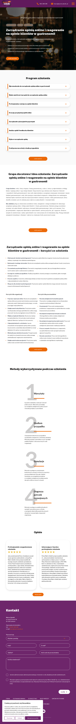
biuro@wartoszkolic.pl (16, 629)
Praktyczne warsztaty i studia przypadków (24, 148)
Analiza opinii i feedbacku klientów (21, 130)
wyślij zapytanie (12, 58)
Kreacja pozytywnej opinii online (20, 113)
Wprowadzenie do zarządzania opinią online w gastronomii (29, 86)
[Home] (7, 18)
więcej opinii (38, 594)
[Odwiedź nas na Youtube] (43, 711)
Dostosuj (9, 718)
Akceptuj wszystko (32, 718)
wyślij (63, 692)
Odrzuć (20, 718)
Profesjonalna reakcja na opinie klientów (23, 104)
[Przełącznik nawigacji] (73, 4)
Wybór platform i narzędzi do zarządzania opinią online (28, 95)
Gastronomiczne (14, 17)
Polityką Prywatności (55, 681)
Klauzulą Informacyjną (40, 681)
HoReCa (20, 25)
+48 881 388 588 (13, 627)
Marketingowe (28, 25)
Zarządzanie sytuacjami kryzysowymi (22, 121)
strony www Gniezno (46, 717)
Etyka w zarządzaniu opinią (18, 139)
